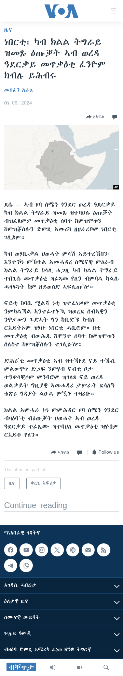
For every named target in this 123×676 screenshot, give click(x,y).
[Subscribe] (88, 549)
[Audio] (52, 667)
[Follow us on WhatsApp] (25, 565)
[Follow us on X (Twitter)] (57, 549)
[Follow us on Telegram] (10, 565)
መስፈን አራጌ (18, 90)
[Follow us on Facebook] (10, 549)
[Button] (95, 117)
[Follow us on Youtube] (25, 549)
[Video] (79, 667)
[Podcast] (72, 549)
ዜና (8, 29)
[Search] (106, 667)
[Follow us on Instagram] (41, 549)
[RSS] (103, 549)
